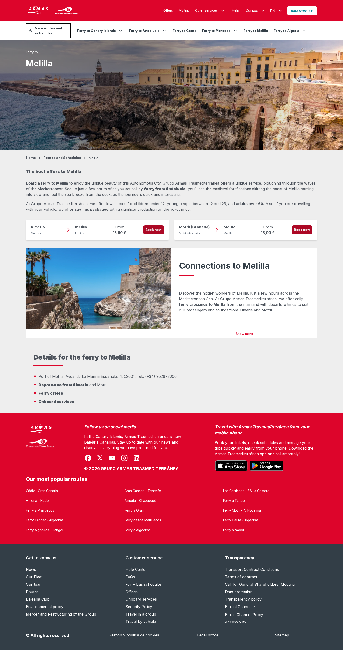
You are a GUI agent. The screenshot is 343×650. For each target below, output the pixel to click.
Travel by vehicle (141, 621)
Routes (32, 591)
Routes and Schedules (62, 158)
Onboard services (141, 599)
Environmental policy (44, 606)
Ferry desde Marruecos (143, 520)
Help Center (136, 569)
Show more (244, 334)
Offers (168, 10)
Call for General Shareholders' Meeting (260, 584)
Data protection (238, 591)
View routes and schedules (48, 30)
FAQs (130, 576)
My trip (184, 10)
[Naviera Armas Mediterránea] (40, 448)
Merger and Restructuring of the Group (61, 614)
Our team (34, 584)
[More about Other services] (223, 10)
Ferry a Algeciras (137, 530)
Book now (154, 230)
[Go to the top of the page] (333, 635)
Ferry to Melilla (256, 31)
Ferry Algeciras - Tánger (44, 530)
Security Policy (139, 606)
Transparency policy (243, 599)
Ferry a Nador (233, 530)
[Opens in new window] (302, 10)
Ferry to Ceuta (184, 31)
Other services (206, 10)
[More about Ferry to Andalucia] (164, 31)
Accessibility (235, 622)
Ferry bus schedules (144, 584)
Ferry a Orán (134, 510)
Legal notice (207, 635)
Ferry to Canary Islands (96, 31)
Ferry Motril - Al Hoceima (242, 510)
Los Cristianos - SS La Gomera (246, 491)
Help (235, 10)
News (31, 569)
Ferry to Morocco (216, 31)
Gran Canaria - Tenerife (143, 491)
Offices (132, 591)
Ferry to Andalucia (144, 31)
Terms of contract (241, 576)
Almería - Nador (38, 500)
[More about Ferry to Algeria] (304, 31)
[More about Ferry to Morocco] (235, 31)
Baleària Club (37, 599)
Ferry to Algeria (286, 31)
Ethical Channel (240, 606)
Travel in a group (141, 614)
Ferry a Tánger (234, 500)
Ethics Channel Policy (244, 614)
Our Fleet (34, 576)
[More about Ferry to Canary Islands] (120, 31)
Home (31, 158)
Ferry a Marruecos (40, 510)
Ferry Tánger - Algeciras (44, 520)
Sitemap (282, 635)
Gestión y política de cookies (134, 635)
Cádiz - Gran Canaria (42, 491)
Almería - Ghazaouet (140, 500)
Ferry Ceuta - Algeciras (241, 520)
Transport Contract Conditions (252, 569)
